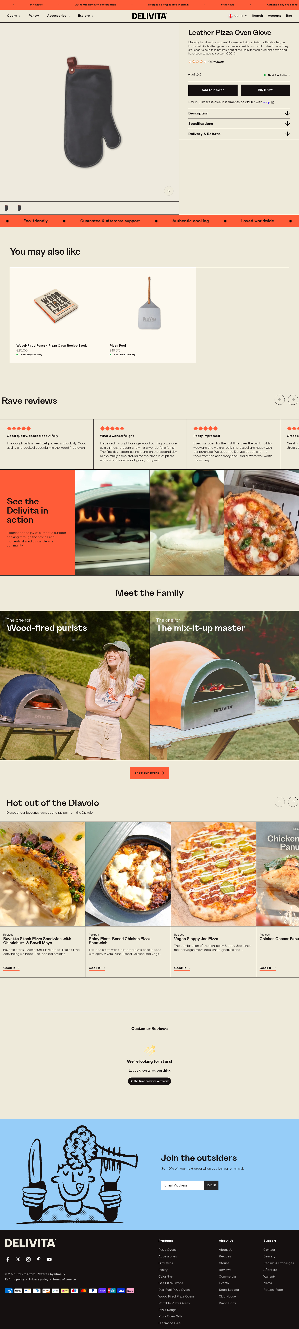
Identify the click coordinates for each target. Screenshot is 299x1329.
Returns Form (273, 1290)
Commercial (227, 1277)
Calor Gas (165, 1277)
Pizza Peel (118, 346)
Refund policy (15, 1279)
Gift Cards (165, 1263)
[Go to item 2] (19, 208)
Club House (227, 1297)
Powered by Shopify (51, 1274)
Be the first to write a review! (149, 1081)
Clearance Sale (169, 1323)
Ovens (12, 16)
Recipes (225, 1257)
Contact (269, 1250)
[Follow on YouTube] (49, 1259)
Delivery (269, 1257)
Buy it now (265, 90)
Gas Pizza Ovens (170, 1283)
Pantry (34, 16)
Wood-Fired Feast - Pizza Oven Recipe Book (51, 346)
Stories (224, 1263)
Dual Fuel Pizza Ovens (174, 1290)
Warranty (269, 1277)
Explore (84, 16)
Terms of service (64, 1279)
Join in (211, 1185)
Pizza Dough (167, 1310)
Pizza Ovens (167, 1250)
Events (224, 1283)
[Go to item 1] (6, 208)
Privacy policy (38, 1279)
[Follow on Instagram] (28, 1259)
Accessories (56, 16)
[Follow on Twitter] (18, 1259)
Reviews (225, 1270)
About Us (225, 1250)
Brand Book (227, 1303)
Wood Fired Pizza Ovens (176, 1297)
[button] (280, 400)
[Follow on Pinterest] (38, 1259)
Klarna (267, 1283)
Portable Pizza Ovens (174, 1303)
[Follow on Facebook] (7, 1259)
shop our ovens (147, 773)
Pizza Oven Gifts (170, 1317)
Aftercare (270, 1270)
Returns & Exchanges (278, 1263)
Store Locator (229, 1290)
